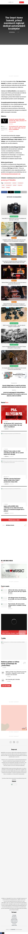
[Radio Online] (25, 525)
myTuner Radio (14, 919)
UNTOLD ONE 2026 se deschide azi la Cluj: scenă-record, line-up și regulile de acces (17, 591)
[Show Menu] (1, 2)
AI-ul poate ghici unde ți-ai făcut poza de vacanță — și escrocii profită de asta (14, 368)
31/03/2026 (11, 456)
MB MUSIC (7, 428)
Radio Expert (14, 918)
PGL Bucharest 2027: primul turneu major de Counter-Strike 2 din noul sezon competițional (17, 128)
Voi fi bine (14, 923)
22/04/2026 (11, 123)
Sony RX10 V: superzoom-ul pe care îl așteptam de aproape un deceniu (14, 219)
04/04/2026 (11, 131)
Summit (8, 187)
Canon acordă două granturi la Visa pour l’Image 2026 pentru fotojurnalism (14, 347)
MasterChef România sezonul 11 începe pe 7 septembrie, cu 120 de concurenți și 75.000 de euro (14, 304)
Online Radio (14, 925)
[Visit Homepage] (11, 2)
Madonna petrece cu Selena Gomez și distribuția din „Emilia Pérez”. (10, 663)
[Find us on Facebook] (10, 742)
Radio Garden (14, 922)
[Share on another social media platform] (24, 192)
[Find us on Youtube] (17, 742)
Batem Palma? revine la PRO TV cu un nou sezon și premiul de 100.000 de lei (14, 283)
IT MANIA (6, 421)
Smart (3, 187)
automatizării (7, 183)
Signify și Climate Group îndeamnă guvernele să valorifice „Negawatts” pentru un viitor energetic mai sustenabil (16, 673)
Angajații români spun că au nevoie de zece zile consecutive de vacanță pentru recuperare (14, 240)
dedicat (14, 183)
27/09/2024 (12, 32)
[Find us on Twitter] (14, 742)
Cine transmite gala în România (13, 679)
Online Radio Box (14, 920)
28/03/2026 (11, 513)
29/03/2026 (11, 483)
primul (14, 185)
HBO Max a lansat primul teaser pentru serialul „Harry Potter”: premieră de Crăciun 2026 (12, 480)
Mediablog (6, 476)
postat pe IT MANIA (8, 180)
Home (3, 185)
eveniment (20, 183)
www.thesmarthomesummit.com (10, 174)
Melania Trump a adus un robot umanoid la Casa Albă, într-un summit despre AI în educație (14, 452)
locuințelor (8, 185)
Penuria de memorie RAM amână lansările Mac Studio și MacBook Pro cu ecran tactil (17, 121)
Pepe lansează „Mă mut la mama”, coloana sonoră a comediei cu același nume (17, 605)
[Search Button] (26, 2)
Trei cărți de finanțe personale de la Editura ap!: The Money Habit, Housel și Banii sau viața (14, 261)
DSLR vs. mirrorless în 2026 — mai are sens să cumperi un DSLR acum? (14, 326)
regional (20, 185)
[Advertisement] (14, 59)
